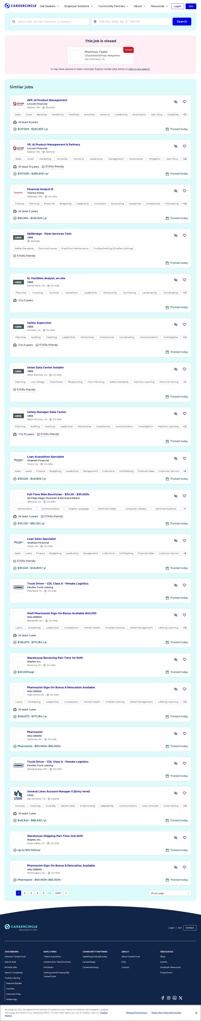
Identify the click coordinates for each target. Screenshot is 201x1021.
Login (171, 928)
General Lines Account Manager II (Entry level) (58, 791)
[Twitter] (180, 998)
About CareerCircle (131, 956)
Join (180, 928)
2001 (58, 893)
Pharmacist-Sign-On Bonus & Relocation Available (61, 687)
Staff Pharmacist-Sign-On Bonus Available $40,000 (61, 613)
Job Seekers (47, 6)
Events (163, 962)
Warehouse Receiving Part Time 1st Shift (55, 657)
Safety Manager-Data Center (46, 412)
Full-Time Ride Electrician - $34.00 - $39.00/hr (58, 494)
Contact (190, 928)
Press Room (166, 972)
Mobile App (11, 999)
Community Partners (111, 6)
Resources (157, 6)
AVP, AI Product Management (47, 100)
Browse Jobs (11, 967)
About (138, 6)
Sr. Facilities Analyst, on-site (46, 278)
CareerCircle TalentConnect (57, 962)
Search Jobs (10, 962)
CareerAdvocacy (91, 967)
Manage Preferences (136, 1012)
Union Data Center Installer (45, 367)
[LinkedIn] (174, 998)
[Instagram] (168, 998)
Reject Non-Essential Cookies (166, 1012)
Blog (162, 956)
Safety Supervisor (39, 322)
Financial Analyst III (40, 189)
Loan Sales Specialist (41, 538)
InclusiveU (48, 967)
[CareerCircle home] (20, 6)
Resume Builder (14, 983)
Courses (10, 988)
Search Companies (14, 972)
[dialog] (100, 1013)
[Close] (196, 1013)
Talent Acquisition (52, 956)
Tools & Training (12, 978)
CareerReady (89, 962)
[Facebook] (162, 998)
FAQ (124, 962)
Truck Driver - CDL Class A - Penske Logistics (57, 583)
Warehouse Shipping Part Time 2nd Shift (55, 836)
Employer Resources (170, 967)
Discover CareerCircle (15, 956)
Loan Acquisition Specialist (45, 456)
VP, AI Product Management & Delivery (53, 144)
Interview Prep (13, 994)
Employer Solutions (76, 6)
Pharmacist (34, 731)
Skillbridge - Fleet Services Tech (49, 233)
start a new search (139, 69)
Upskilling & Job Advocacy (95, 956)
